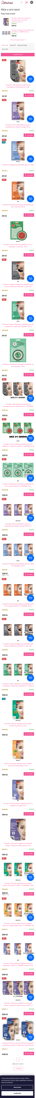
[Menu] (32, 2)
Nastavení (17, 1087)
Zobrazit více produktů (17, 40)
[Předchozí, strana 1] (18, 1059)
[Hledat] (22, 2)
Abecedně (5, 49)
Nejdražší (13, 45)
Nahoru (19, 1068)
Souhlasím (17, 1093)
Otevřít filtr (18, 54)
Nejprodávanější (22, 45)
